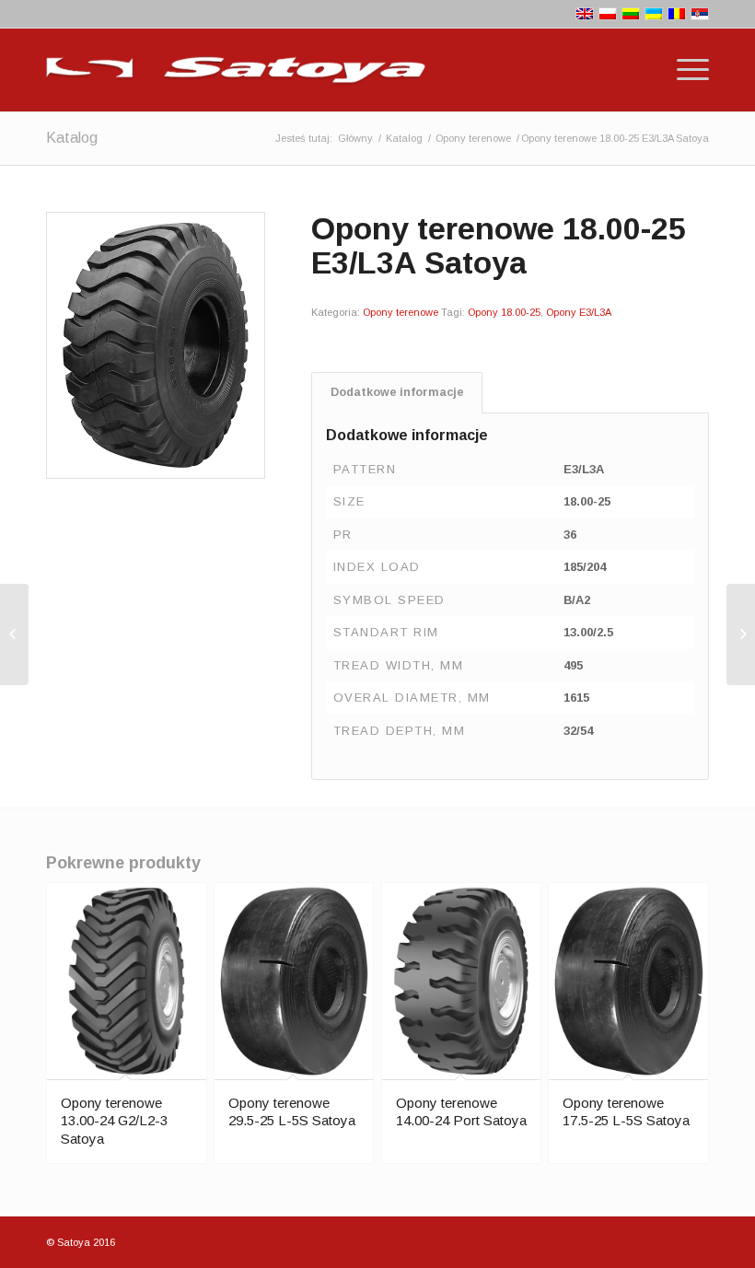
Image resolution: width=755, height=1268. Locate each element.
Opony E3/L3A (578, 312)
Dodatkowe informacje (397, 392)
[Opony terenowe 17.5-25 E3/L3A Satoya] (14, 634)
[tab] (396, 392)
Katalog (72, 137)
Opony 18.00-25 (504, 312)
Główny (355, 138)
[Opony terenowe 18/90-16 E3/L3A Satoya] (740, 634)
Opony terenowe (473, 138)
